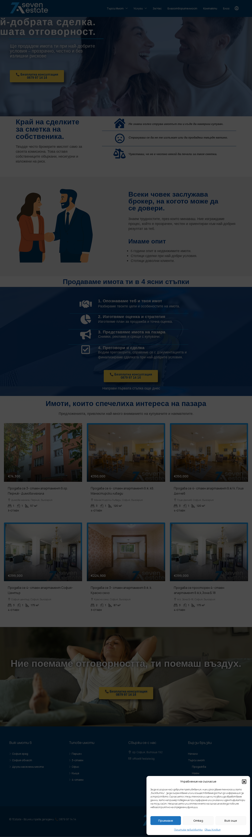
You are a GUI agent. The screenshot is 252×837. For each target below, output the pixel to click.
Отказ (198, 821)
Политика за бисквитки (188, 829)
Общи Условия (212, 829)
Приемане (165, 821)
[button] (244, 781)
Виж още (230, 821)
